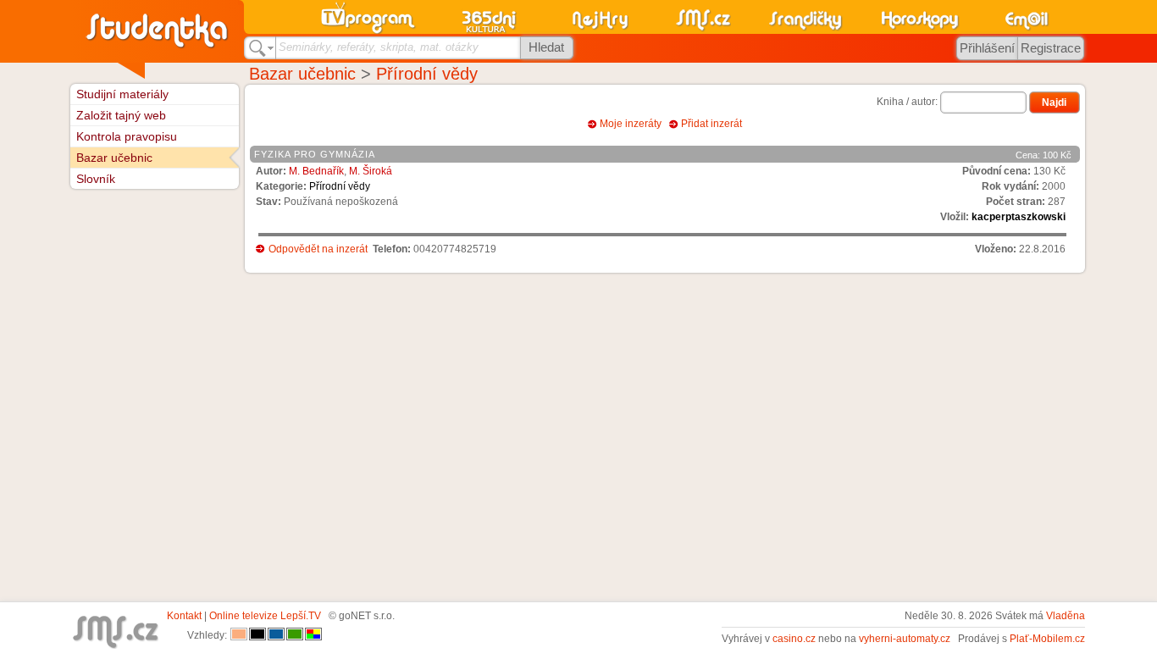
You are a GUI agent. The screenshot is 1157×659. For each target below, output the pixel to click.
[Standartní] (239, 635)
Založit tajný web (121, 115)
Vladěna (1065, 616)
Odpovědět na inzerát (317, 249)
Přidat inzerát (711, 124)
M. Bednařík (316, 171)
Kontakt (184, 616)
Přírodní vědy (427, 73)
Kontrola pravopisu (126, 136)
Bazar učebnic (302, 73)
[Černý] (257, 635)
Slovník (95, 179)
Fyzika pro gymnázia (314, 154)
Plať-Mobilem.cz (1047, 639)
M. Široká (370, 171)
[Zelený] (294, 635)
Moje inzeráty (631, 124)
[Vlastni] (313, 635)
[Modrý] (276, 635)
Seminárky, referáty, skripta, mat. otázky (379, 47)
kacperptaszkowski (1019, 217)
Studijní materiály (122, 94)
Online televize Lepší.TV (265, 616)
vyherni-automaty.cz (904, 639)
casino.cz (794, 639)
